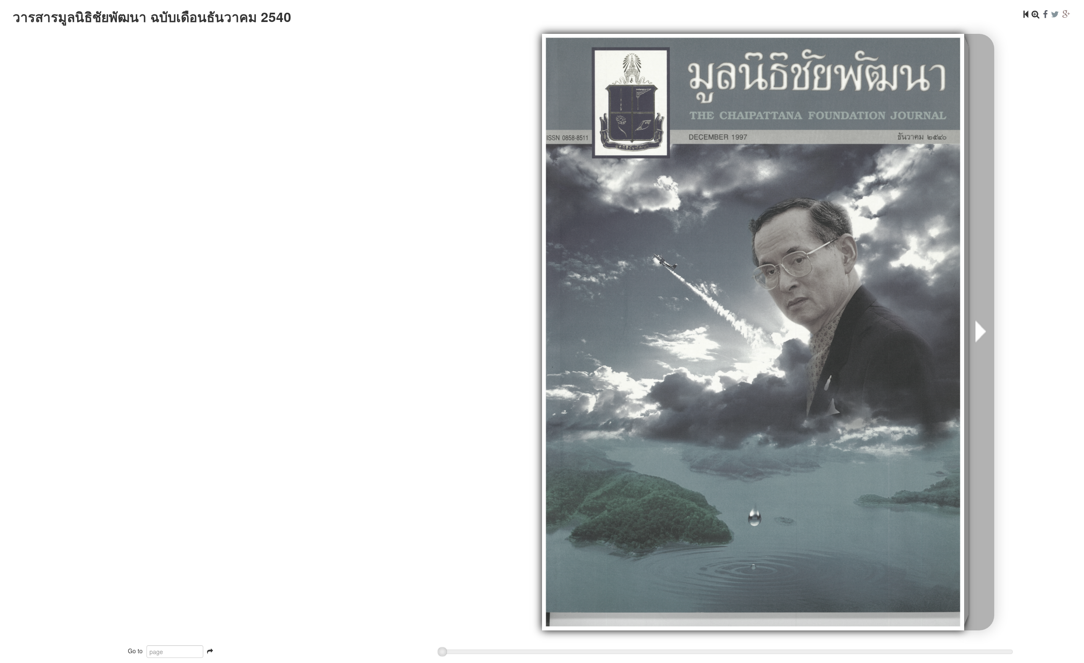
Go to (135, 650)
